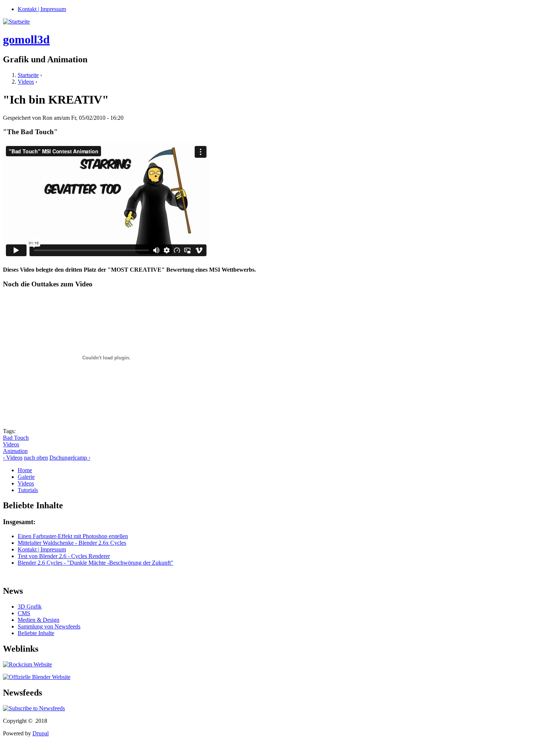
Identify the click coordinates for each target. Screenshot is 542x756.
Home (25, 470)
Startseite (28, 75)
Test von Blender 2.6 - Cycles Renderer (64, 556)
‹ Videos (12, 457)
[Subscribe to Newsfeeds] (34, 708)
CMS (24, 613)
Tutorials (28, 490)
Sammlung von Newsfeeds (49, 626)
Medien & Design (38, 620)
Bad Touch (16, 438)
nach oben (36, 457)
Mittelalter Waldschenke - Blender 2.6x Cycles (72, 543)
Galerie (26, 477)
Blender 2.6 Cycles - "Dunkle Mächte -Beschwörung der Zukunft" (95, 563)
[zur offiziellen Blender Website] (36, 677)
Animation (15, 451)
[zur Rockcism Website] (27, 664)
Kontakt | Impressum (42, 9)
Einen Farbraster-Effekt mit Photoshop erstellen (73, 536)
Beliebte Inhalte (36, 633)
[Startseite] (16, 21)
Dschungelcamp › (69, 457)
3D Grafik (30, 606)
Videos (26, 82)
